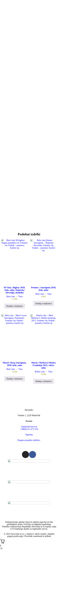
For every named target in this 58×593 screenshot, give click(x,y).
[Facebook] (32, 454)
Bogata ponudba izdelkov (29, 440)
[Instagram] (25, 454)
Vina (20, 296)
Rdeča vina (40, 371)
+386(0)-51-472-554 (29, 429)
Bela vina (10, 296)
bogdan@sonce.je (29, 426)
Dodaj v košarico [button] (14, 306)
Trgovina (29, 435)
